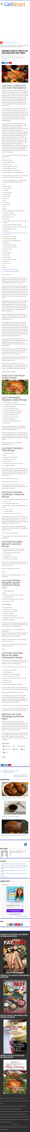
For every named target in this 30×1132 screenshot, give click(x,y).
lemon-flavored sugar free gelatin (18, 226)
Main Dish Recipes (11, 57)
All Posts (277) (4, 876)
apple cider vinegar (7, 249)
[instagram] (21, 924)
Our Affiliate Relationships (15, 1098)
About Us (24, 1098)
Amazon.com (16, 1106)
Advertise (8, 1100)
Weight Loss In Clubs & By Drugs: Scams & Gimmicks (20, 775)
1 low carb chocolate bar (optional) (11, 271)
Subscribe (20, 1100)
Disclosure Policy (4, 1098)
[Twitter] (13, 924)
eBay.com (22, 1106)
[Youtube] (19, 924)
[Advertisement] (15, 23)
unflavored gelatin (12, 670)
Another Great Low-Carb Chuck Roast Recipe (14, 835)
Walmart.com (9, 1108)
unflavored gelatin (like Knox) (9, 228)
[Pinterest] (16, 924)
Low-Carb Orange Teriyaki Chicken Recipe (12, 42)
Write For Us (14, 1100)
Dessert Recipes (13, 45)
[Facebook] (10, 924)
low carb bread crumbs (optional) (10, 269)
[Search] (25, 844)
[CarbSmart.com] (15, 4)
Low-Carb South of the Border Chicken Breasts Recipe (13, 863)
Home (2, 45)
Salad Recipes (22, 57)
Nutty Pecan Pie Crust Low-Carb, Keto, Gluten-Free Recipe (14, 865)
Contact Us (2, 1100)
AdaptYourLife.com (17, 1108)
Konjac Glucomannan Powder (10, 259)
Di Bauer (5, 55)
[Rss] (8, 924)
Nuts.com (2, 1108)
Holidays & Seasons (14, 56)
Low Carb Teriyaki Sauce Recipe (10, 816)
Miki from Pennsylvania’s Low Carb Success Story (10, 771)
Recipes (7, 45)
